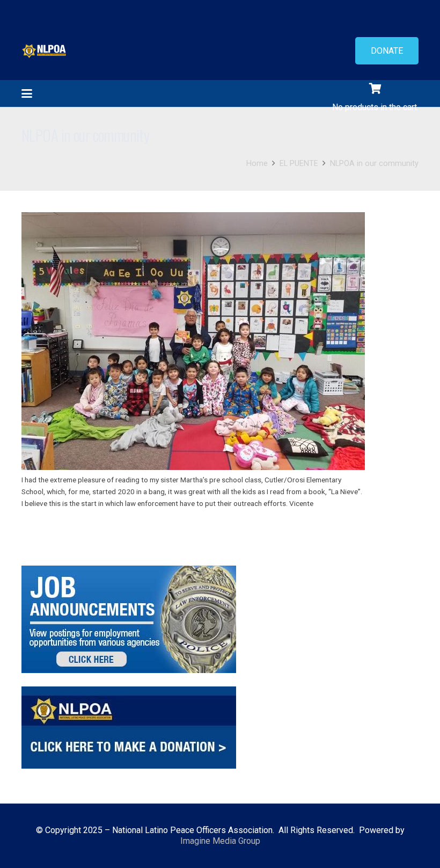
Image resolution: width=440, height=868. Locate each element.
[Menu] (26, 93)
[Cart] (375, 88)
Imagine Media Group (220, 841)
